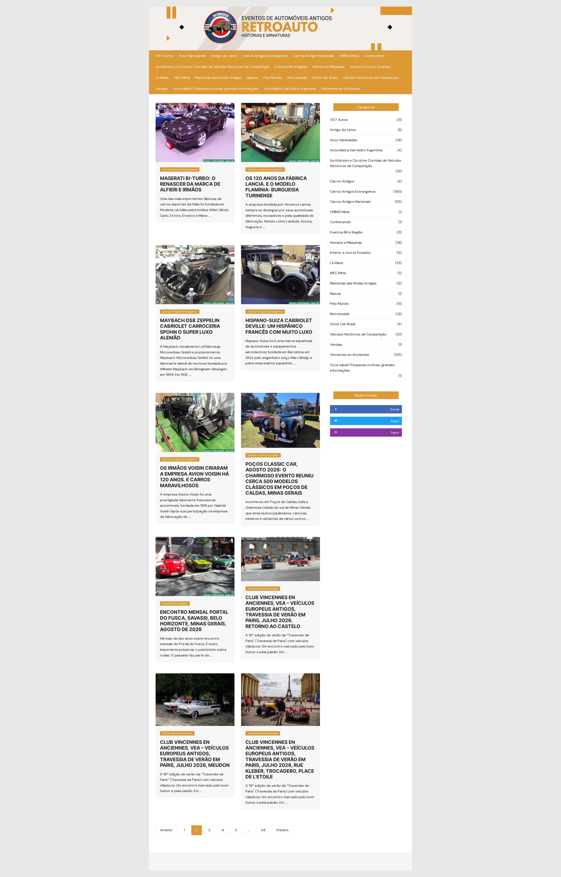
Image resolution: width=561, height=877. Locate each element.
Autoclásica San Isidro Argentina (290, 88)
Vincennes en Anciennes (340, 88)
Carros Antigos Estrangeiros (265, 55)
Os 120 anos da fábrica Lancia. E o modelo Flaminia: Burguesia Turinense (276, 186)
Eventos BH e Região (291, 66)
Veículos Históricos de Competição (371, 77)
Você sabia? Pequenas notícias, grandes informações (215, 88)
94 (263, 830)
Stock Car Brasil (324, 77)
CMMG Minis (349, 55)
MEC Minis (182, 77)
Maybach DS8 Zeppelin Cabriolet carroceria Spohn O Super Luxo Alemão (190, 329)
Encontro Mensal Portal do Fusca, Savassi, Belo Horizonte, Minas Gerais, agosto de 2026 (194, 620)
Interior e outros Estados (370, 66)
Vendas (162, 88)
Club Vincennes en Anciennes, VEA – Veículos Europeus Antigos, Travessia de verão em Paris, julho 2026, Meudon (195, 753)
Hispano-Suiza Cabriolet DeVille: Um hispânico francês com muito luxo (278, 326)
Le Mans (162, 77)
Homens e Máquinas (329, 66)
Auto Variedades (192, 55)
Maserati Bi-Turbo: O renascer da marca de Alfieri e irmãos (190, 184)
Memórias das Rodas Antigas (218, 77)
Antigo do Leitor (224, 55)
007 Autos (164, 55)
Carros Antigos (342, 181)
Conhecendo (374, 55)
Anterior (166, 830)
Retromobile (297, 77)
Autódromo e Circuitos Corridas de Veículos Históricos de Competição (213, 66)
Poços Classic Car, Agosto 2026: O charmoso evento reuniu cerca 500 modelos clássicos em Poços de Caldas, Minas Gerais (279, 478)
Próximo (283, 830)
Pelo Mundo (272, 77)
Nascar (252, 77)
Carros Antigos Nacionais (313, 55)
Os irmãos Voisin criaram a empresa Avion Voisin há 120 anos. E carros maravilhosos (194, 476)
